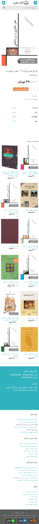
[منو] (35, 3)
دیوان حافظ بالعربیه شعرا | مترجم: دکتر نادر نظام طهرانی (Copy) (9, 174)
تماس (9, 521)
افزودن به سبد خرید (21, 89)
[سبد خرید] (3, 3)
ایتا (31, 521)
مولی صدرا (34, 496)
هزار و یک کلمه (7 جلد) (30, 451)
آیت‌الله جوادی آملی (31, 504)
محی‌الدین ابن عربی (31, 491)
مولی (14, 121)
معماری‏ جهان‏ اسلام (31, 210)
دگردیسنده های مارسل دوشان (31, 355)
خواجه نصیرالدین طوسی (30, 494)
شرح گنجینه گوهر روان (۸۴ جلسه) (27, 480)
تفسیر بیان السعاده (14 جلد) (28, 422)
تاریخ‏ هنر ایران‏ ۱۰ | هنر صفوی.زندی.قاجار (30, 247)
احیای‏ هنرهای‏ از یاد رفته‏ (10, 282)
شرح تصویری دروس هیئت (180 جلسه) (26, 467)
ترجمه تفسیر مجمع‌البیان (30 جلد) (27, 419)
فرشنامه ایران (13, 246)
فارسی (13, 112)
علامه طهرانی (33, 502)
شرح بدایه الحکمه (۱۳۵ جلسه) (28, 472)
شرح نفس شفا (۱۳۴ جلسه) (29, 470)
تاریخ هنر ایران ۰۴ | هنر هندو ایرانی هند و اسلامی (30, 173)
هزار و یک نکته (33, 453)
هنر (32, 96)
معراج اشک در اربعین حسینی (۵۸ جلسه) (25, 478)
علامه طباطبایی (32, 499)
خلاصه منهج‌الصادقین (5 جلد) (29, 432)
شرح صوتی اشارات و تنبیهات (28, 446)
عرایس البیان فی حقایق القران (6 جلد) (25, 427)
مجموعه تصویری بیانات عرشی (28, 443)
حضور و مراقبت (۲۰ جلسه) (29, 475)
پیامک (21, 521)
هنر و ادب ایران (33, 318)
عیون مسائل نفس (31, 456)
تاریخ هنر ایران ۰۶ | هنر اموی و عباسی (30, 283)
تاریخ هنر (29, 99)
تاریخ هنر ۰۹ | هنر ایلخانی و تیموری (9, 355)
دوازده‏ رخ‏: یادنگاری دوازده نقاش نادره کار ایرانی (10, 319)
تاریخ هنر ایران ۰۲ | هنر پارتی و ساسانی (11, 211)
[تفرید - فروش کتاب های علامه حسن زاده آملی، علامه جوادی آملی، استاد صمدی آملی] (20, 3)
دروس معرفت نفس (31, 448)
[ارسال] (4, 8)
